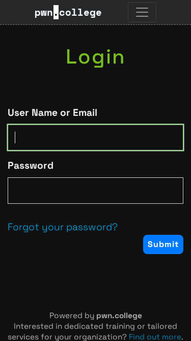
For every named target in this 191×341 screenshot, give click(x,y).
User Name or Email (52, 112)
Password (30, 165)
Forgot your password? (63, 227)
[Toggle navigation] (142, 12)
